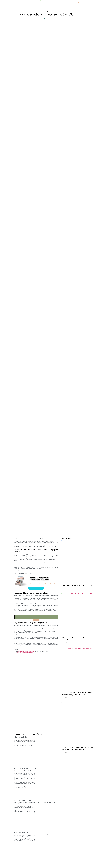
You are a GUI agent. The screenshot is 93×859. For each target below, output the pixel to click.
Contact (59, 7)
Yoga (46, 11)
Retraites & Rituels (45, 7)
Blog (54, 7)
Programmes (34, 7)
